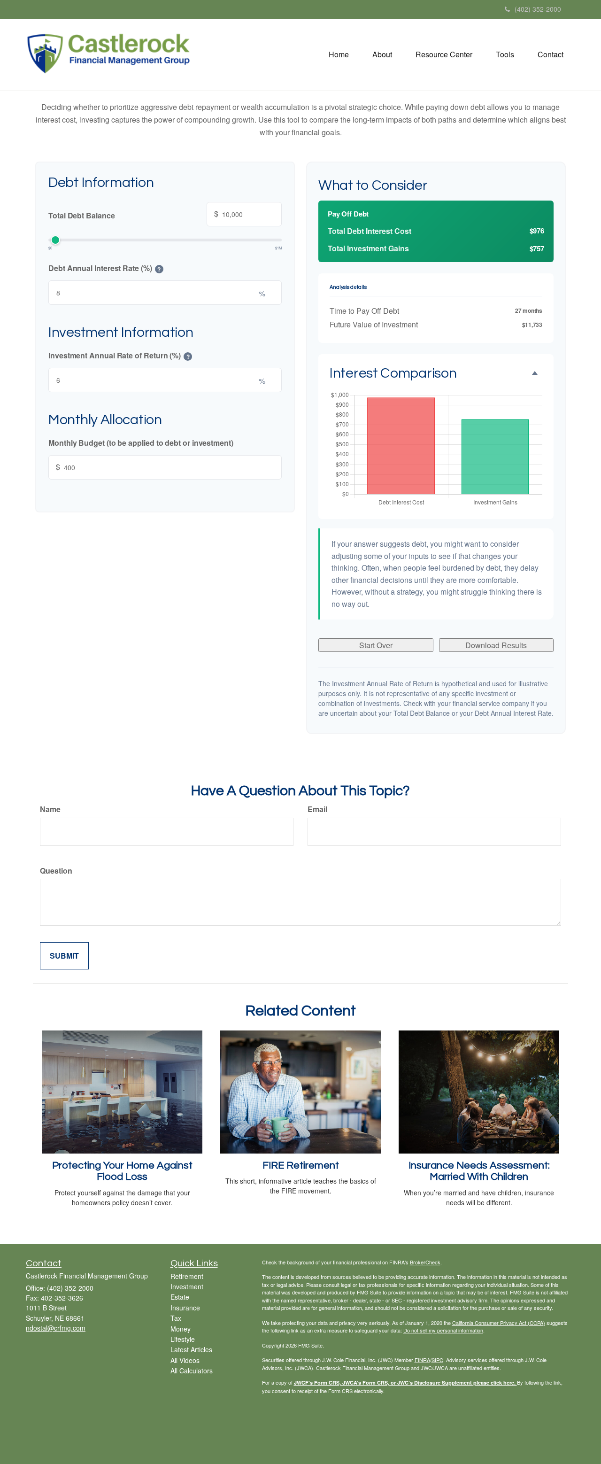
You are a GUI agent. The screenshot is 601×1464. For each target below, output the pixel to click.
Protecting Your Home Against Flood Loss (122, 1171)
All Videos (185, 1360)
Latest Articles (191, 1349)
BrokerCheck (425, 1262)
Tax (175, 1318)
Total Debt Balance (133, 214)
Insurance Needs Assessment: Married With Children (479, 1171)
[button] (382, 54)
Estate (179, 1296)
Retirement (186, 1276)
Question (56, 870)
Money (180, 1328)
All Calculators (191, 1370)
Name (50, 809)
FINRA (422, 1359)
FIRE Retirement (300, 1165)
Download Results (496, 645)
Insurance (185, 1307)
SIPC (437, 1359)
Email (317, 809)
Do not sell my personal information (443, 1330)
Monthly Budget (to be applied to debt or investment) (140, 442)
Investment (186, 1286)
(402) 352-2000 (538, 9)
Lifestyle (182, 1339)
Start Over (376, 645)
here (508, 1382)
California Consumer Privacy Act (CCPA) (498, 1322)
